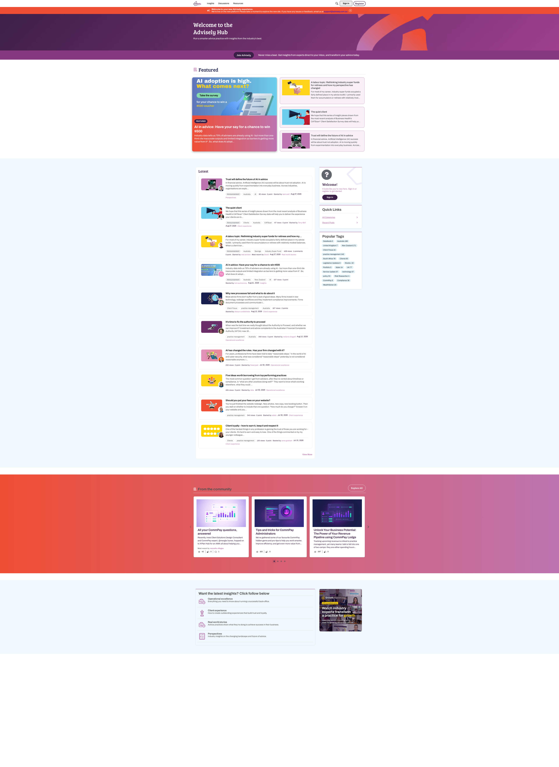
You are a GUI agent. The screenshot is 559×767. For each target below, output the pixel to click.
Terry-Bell (302, 223)
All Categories (328, 217)
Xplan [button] (339, 267)
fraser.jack (254, 365)
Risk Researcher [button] (342, 276)
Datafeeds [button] (328, 241)
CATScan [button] (268, 223)
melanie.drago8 (289, 337)
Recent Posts (328, 223)
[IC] (197, 3)
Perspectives (231, 198)
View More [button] (307, 454)
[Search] (336, 3)
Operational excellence (235, 340)
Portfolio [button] (327, 267)
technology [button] (348, 272)
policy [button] (326, 276)
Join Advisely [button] (244, 55)
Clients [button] (246, 223)
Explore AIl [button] (357, 487)
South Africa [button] (329, 259)
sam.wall (286, 194)
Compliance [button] (343, 280)
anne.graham (287, 441)
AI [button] (255, 194)
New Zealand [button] (260, 280)
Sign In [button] (330, 197)
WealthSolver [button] (329, 285)
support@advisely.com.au (335, 11)
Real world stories (289, 255)
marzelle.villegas (217, 548)
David (266, 255)
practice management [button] (250, 308)
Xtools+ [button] (349, 263)
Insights (263, 283)
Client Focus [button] (232, 308)
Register (359, 3)
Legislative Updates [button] (331, 263)
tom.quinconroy (241, 283)
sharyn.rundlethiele (242, 312)
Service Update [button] (330, 272)
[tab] (274, 561)
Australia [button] (247, 194)
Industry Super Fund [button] (273, 251)
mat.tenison (246, 255)
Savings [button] (258, 251)
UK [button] (349, 267)
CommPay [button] (328, 280)
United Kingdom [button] (330, 246)
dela (252, 390)
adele (274, 415)
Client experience (244, 226)
